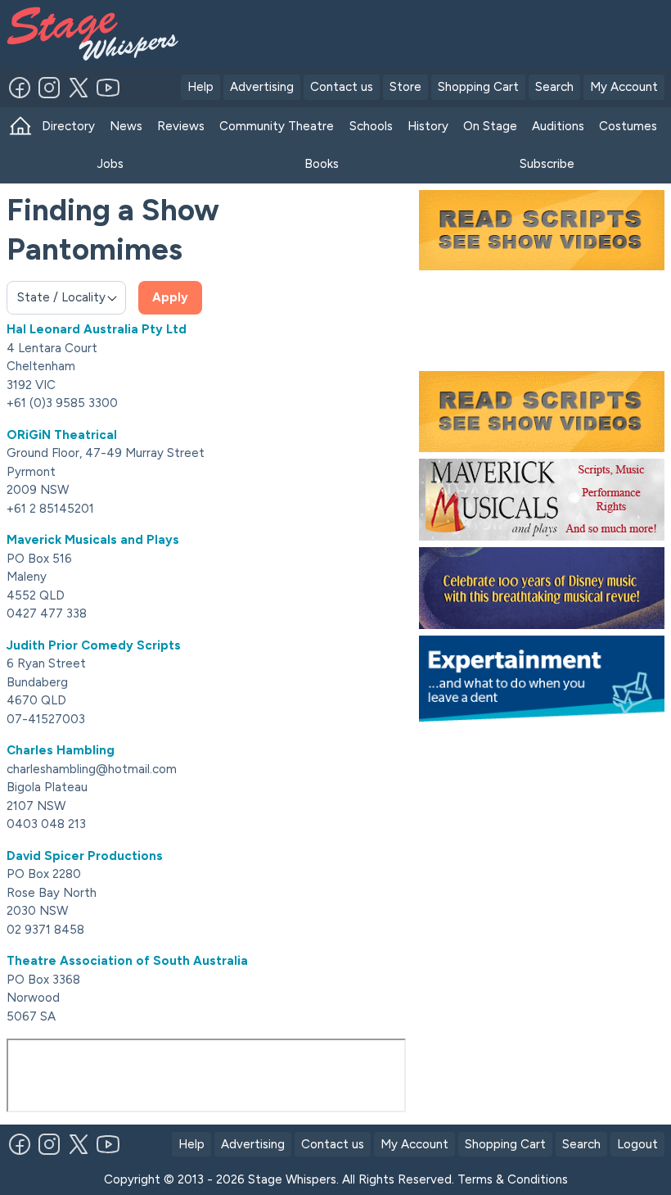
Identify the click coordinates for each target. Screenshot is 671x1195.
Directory (68, 126)
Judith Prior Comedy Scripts (94, 645)
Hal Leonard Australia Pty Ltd (97, 329)
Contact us (341, 86)
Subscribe (547, 163)
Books (321, 163)
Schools (371, 126)
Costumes (628, 126)
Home (20, 126)
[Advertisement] (434, 31)
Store (405, 86)
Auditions (558, 126)
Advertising (262, 86)
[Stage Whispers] (76, 34)
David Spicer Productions (85, 856)
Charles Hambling (61, 750)
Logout (637, 1144)
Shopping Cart (478, 86)
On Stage (490, 126)
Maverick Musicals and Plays (93, 539)
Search (554, 86)
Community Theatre (276, 126)
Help (200, 86)
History (428, 126)
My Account (624, 86)
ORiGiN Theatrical (62, 435)
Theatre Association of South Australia (127, 960)
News (126, 126)
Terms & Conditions (512, 1179)
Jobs (110, 163)
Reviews (181, 126)
